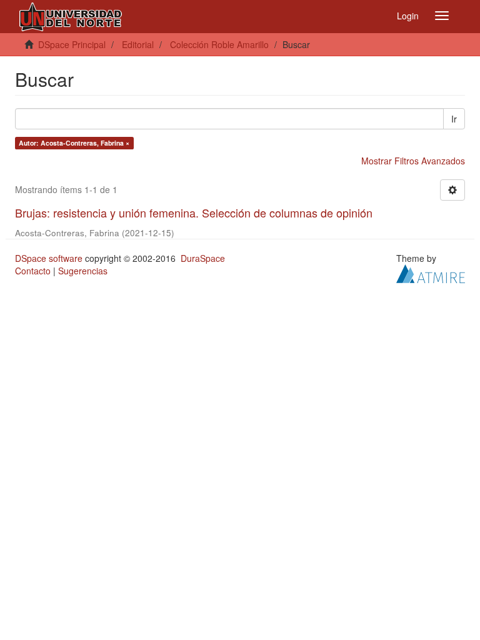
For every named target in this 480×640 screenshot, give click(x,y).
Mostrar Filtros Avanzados (413, 160)
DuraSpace (203, 258)
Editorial (138, 44)
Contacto (33, 270)
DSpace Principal (72, 44)
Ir (454, 118)
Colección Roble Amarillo (219, 44)
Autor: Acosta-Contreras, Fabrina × (74, 143)
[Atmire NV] (430, 272)
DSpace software (48, 258)
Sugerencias (83, 270)
